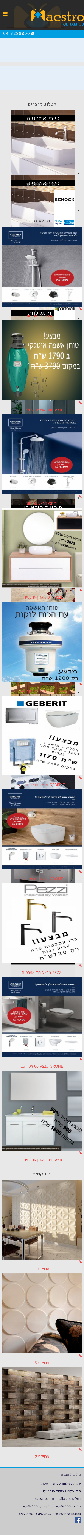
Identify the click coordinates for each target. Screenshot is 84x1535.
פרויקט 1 (42, 1268)
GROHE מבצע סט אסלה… (42, 878)
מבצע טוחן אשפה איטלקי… (42, 409)
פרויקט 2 (42, 1456)
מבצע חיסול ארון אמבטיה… (42, 597)
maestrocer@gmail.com (52, 1498)
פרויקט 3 (42, 1362)
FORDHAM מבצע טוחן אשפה (42, 691)
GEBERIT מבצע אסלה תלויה (42, 784)
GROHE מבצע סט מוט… (42, 315)
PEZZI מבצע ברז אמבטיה (42, 972)
